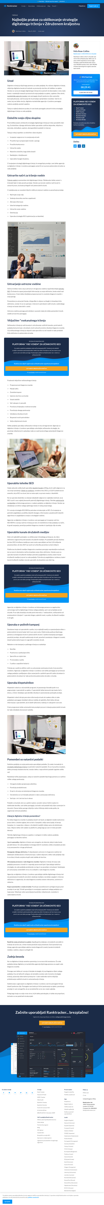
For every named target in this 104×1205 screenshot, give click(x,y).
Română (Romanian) (70, 1177)
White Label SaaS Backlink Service (46, 1119)
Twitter (20, 1092)
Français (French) (69, 1128)
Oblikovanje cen (41, 6)
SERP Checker (41, 1097)
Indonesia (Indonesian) (70, 1170)
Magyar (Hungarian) (70, 1167)
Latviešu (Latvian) (69, 1175)
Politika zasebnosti (69, 1094)
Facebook (3, 1092)
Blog (49, 6)
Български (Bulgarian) (70, 1151)
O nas (84, 1095)
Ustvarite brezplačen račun (36, 368)
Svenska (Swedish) (69, 1143)
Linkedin (26, 1092)
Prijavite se (82, 6)
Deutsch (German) (69, 1123)
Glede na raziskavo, (27, 490)
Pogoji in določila (69, 1092)
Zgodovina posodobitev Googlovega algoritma (47, 1141)
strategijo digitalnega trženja (17, 767)
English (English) (68, 1120)
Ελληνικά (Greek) (69, 1159)
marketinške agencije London (17, 96)
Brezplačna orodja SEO (43, 1135)
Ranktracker (10, 6)
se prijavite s (32, 372)
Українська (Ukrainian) (70, 1185)
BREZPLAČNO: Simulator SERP (46, 1113)
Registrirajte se (93, 6)
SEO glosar (40, 1130)
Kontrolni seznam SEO (43, 1107)
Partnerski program (42, 1125)
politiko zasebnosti (33, 1197)
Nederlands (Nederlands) (71, 1136)
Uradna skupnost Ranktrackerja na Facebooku (15, 1092)
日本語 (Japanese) (69, 1133)
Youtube (9, 1092)
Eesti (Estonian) (68, 1162)
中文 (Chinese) (68, 1149)
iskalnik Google (37, 488)
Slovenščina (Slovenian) (70, 1183)
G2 (32, 1092)
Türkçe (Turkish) (68, 1146)
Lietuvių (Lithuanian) (70, 1172)
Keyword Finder (41, 1094)
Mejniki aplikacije (69, 1109)
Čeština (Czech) (68, 1154)
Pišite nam (86, 1092)
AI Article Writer (42, 1110)
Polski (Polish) (68, 1138)
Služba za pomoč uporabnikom (69, 1113)
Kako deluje (31, 6)
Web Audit (40, 1100)
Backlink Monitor (42, 1105)
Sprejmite (7, 1201)
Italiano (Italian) (68, 1130)
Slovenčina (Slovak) (69, 1180)
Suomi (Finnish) (68, 1164)
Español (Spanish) (69, 1125)
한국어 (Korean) (68, 1188)
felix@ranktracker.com (89, 1110)
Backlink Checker (42, 1102)
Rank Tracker (41, 1092)
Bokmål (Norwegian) (70, 1190)
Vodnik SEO (40, 1132)
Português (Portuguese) (71, 1141)
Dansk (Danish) (68, 1157)
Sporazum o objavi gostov (44, 1138)
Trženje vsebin (12, 180)
